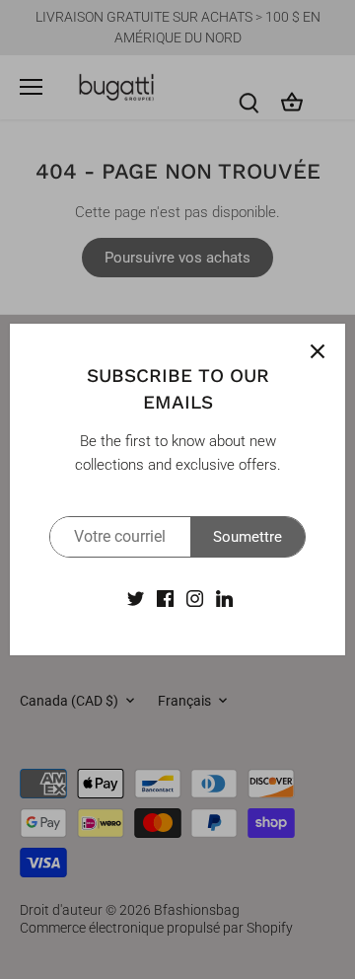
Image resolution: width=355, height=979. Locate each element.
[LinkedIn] (224, 597)
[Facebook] (165, 597)
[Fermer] (317, 351)
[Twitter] (135, 597)
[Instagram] (194, 597)
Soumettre (247, 537)
